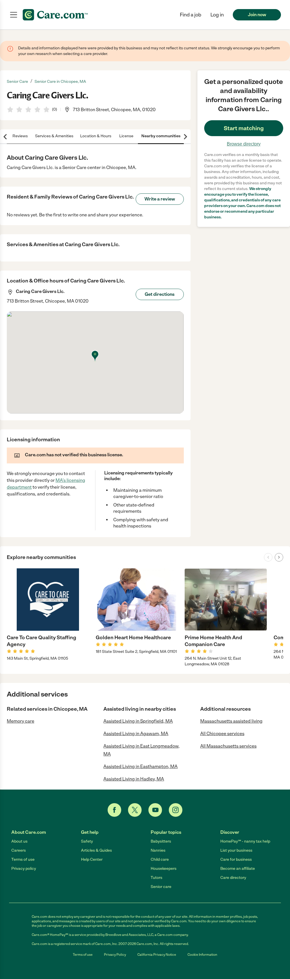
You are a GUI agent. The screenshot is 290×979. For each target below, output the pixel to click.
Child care (160, 859)
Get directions (159, 294)
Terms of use (23, 859)
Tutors (156, 877)
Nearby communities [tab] (160, 136)
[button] (217, 14)
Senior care (161, 886)
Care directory (233, 877)
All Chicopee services (222, 733)
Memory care (20, 721)
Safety (87, 841)
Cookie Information (202, 955)
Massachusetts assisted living (231, 721)
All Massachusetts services (228, 746)
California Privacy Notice (156, 955)
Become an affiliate (237, 868)
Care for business (236, 859)
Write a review (159, 199)
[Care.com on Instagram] (175, 810)
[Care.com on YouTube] (155, 810)
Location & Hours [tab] (95, 136)
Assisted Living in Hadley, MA (133, 779)
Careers (18, 850)
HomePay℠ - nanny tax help (245, 841)
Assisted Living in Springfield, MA (138, 721)
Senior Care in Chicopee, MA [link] (60, 81)
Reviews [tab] (20, 136)
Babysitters (161, 841)
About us (19, 841)
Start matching (244, 128)
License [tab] (126, 136)
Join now (257, 14)
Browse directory (244, 144)
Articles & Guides (96, 850)
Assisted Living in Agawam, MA (135, 733)
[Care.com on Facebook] (114, 810)
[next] (279, 557)
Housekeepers (163, 868)
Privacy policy (23, 868)
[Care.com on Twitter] (135, 810)
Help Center (92, 859)
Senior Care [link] (17, 81)
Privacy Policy (115, 955)
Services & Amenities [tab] (54, 136)
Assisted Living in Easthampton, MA (140, 766)
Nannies (158, 850)
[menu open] (13, 14)
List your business (236, 850)
